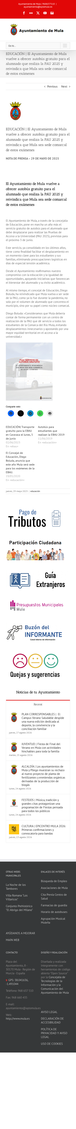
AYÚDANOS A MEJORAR (20, 933)
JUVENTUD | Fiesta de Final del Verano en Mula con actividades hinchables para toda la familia (41, 747)
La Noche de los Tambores (16, 886)
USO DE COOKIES (52, 1044)
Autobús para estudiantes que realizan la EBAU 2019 (51, 430)
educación (35, 491)
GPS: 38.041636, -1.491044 (17, 982)
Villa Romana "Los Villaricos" (16, 897)
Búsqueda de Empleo (54, 881)
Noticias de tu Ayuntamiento (38, 692)
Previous (52, 86)
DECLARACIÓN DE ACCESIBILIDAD (52, 1020)
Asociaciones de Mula (54, 888)
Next (64, 86)
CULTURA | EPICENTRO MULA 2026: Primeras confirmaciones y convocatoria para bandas (44, 829)
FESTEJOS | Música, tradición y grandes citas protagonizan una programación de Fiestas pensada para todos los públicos (42, 805)
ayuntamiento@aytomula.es (38, 6)
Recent (38, 704)
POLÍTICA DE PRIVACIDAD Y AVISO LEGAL (54, 1033)
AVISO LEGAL (49, 1012)
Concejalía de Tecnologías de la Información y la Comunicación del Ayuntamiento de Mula (55, 984)
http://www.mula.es (18, 1018)
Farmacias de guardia (54, 905)
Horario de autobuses (54, 912)
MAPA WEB (12, 940)
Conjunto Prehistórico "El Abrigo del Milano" (19, 908)
